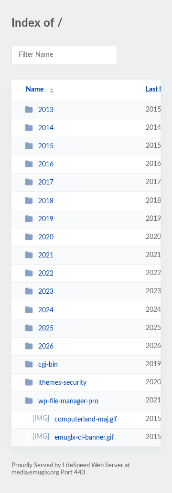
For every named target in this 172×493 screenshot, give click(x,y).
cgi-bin (48, 364)
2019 (46, 219)
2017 (46, 182)
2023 (46, 291)
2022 (46, 273)
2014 (46, 128)
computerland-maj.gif (85, 419)
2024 (46, 310)
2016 (46, 164)
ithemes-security (62, 383)
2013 (46, 110)
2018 (46, 201)
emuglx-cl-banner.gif (84, 437)
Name (34, 89)
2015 (46, 146)
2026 (46, 346)
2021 (46, 255)
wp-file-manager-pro (68, 401)
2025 (46, 328)
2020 (46, 237)
